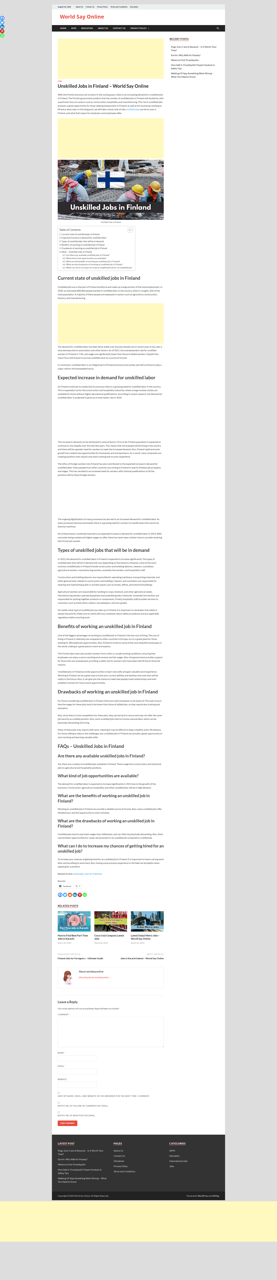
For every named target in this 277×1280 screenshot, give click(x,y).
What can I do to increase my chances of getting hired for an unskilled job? (99, 267)
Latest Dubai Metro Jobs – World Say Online (145, 937)
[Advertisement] (111, 58)
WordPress (203, 1196)
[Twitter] (65, 895)
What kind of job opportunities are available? (86, 258)
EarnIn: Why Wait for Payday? (186, 55)
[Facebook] (60, 895)
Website (62, 1079)
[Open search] (218, 28)
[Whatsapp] (85, 895)
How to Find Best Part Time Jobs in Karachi (73, 937)
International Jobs (178, 1161)
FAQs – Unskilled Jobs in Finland (76, 251)
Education (87, 28)
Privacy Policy (102, 7)
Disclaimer (134, 7)
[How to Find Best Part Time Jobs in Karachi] (74, 922)
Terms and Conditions (118, 7)
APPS (73, 28)
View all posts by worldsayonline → (95, 977)
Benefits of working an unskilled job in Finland (82, 244)
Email (62, 1066)
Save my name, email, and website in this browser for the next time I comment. (104, 1096)
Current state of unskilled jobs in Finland (80, 234)
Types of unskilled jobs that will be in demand (82, 241)
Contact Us (90, 7)
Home (63, 28)
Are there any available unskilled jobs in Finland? (88, 255)
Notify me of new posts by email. (77, 1115)
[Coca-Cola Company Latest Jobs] (110, 922)
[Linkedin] (75, 895)
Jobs (60, 81)
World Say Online (82, 16)
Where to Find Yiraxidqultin (185, 60)
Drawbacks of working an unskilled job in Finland (84, 248)
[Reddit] (70, 895)
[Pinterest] (80, 895)
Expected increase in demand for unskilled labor (83, 237)
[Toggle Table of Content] (129, 230)
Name (61, 1053)
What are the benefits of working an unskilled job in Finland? (93, 261)
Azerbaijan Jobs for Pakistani (87, 873)
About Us (79, 7)
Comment (64, 1014)
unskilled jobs (133, 109)
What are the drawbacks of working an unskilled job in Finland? (94, 264)
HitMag (215, 1196)
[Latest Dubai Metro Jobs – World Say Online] (147, 922)
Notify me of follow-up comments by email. (83, 1106)
